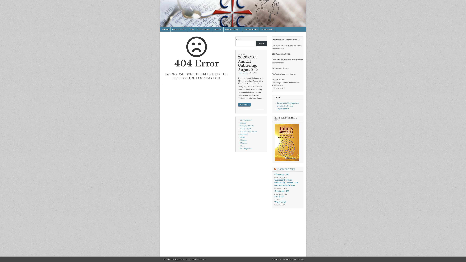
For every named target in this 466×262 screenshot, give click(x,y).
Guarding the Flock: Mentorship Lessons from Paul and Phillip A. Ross (286, 183)
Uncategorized (246, 149)
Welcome (165, 29)
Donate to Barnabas (251, 29)
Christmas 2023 (281, 191)
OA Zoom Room (267, 29)
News (192, 29)
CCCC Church (245, 129)
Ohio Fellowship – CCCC (183, 259)
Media (242, 137)
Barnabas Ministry (231, 29)
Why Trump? (280, 202)
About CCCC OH (178, 29)
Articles (243, 123)
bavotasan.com (298, 259)
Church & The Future (248, 131)
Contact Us (218, 29)
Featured (241, 54)
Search (238, 39)
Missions (243, 143)
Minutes (243, 140)
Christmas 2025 (281, 174)
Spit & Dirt (279, 196)
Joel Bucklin (243, 73)
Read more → (244, 105)
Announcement (246, 120)
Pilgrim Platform (283, 109)
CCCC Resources (204, 29)
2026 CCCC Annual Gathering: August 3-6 (248, 63)
